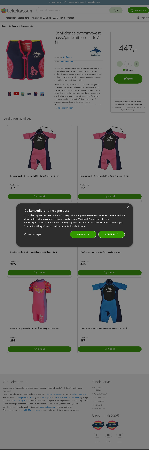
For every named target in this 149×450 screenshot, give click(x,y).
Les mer (82, 226)
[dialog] (74, 225)
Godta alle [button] (111, 234)
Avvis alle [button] (83, 234)
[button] (33, 234)
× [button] (128, 207)
